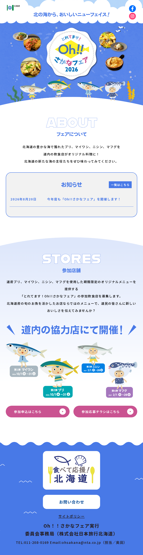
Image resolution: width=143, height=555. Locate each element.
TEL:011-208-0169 (32, 542)
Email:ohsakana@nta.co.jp (88, 542)
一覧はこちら (120, 185)
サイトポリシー (71, 516)
